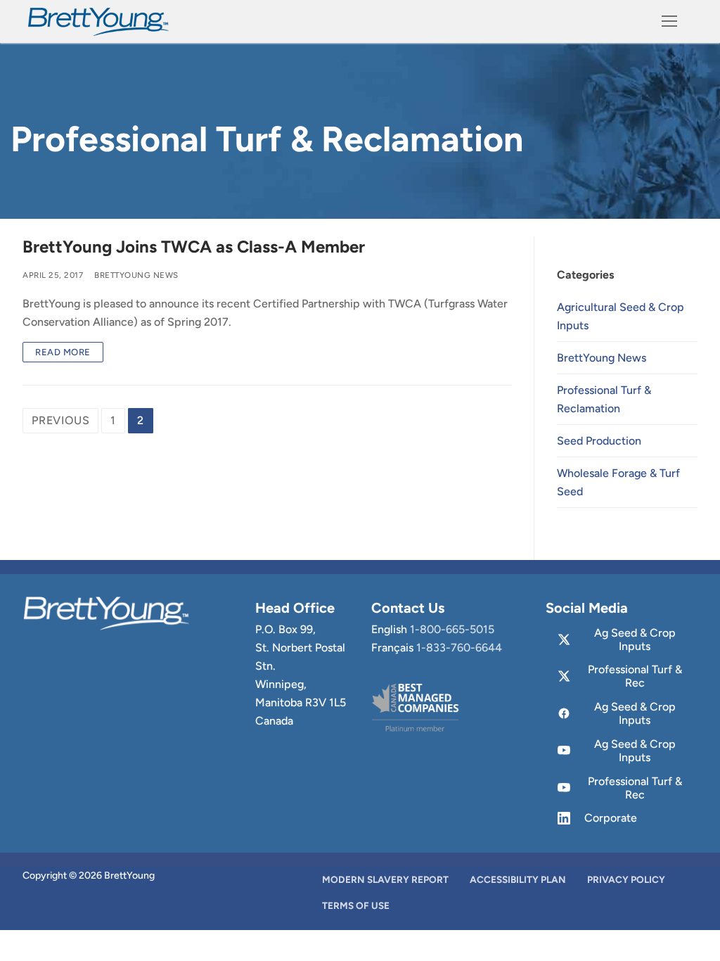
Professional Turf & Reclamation (604, 399)
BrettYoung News (136, 275)
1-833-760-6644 (459, 647)
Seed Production (599, 440)
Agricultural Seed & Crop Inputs (620, 316)
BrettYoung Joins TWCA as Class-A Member (193, 246)
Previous (60, 420)
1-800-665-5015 (452, 629)
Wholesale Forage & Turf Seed (618, 482)
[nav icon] (669, 22)
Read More (63, 352)
